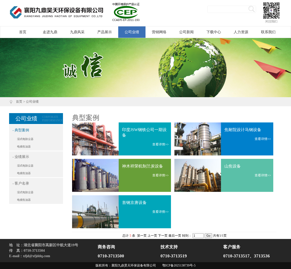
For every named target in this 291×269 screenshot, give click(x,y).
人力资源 (241, 32)
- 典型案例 (21, 130)
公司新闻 (186, 32)
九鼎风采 (77, 32)
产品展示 (104, 32)
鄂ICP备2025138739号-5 (179, 265)
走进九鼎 (50, 32)
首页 (22, 32)
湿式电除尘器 (25, 139)
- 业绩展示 (21, 157)
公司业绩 (132, 32)
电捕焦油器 (24, 146)
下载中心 (213, 32)
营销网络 (159, 32)
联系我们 (268, 32)
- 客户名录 (21, 183)
